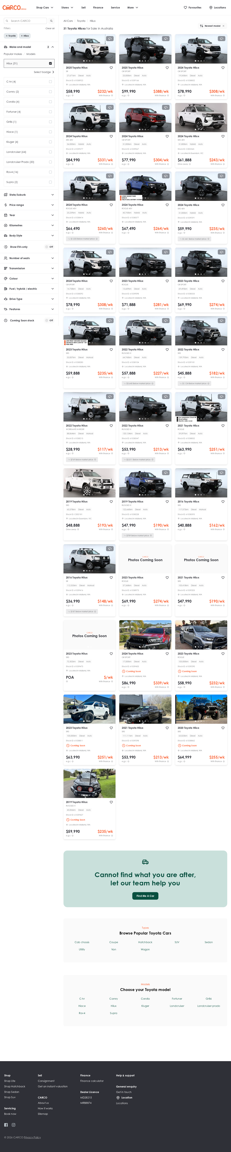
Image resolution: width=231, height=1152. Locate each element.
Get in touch (124, 1092)
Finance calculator (92, 1080)
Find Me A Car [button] (145, 895)
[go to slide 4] (92, 61)
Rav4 (82, 1013)
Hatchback (145, 942)
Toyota (81, 20)
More (130, 7)
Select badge (42, 72)
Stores (65, 7)
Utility (82, 949)
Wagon (145, 949)
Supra (113, 1013)
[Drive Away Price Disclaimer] (190, 164)
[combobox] (25, 21)
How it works (45, 1108)
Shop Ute (9, 1080)
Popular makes (13, 54)
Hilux (113, 1005)
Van (113, 949)
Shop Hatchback (14, 1086)
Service (115, 7)
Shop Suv (10, 1097)
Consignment (46, 1080)
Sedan (209, 942)
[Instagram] (13, 1125)
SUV (177, 942)
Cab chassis (82, 942)
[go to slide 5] (95, 61)
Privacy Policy (32, 1137)
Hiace (82, 1005)
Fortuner (177, 998)
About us (43, 1102)
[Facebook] (6, 1125)
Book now (10, 1113)
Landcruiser (177, 1005)
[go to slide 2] (87, 61)
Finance (98, 7)
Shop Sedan (11, 1091)
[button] (51, 21)
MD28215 (86, 1097)
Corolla (145, 998)
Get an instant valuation (53, 1086)
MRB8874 (86, 1102)
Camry (113, 998)
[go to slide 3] (89, 61)
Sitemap (43, 1113)
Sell (83, 7)
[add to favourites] (111, 68)
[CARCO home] (14, 7)
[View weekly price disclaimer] (112, 95)
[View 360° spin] (110, 38)
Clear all (50, 28)
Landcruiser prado (208, 1005)
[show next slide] (110, 51)
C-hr (82, 998)
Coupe (113, 942)
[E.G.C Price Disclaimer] (73, 95)
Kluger (145, 1005)
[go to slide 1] (84, 61)
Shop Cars (42, 7)
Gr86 (209, 998)
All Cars (68, 20)
